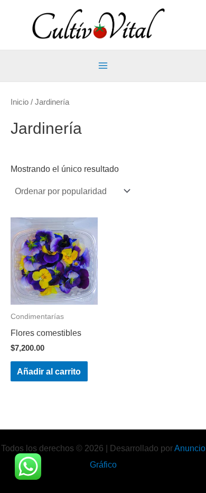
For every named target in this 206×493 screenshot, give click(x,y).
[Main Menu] (103, 65)
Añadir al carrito (49, 371)
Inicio (20, 101)
